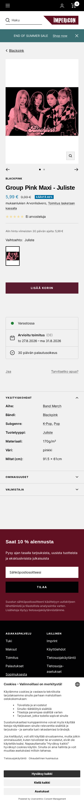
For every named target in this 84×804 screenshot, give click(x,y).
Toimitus (12, 658)
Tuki (9, 641)
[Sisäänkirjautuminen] (62, 6)
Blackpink (16, 50)
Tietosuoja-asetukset (55, 668)
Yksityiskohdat (19, 397)
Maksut (11, 649)
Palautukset (15, 666)
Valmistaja (15, 489)
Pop (57, 424)
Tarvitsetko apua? (64, 371)
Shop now (60, 36)
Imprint (52, 641)
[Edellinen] (8, 169)
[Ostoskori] (73, 5)
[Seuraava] (76, 169)
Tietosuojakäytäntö (61, 658)
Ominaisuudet (17, 477)
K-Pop (47, 424)
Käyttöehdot (56, 649)
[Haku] (38, 20)
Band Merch (52, 406)
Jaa (8, 371)
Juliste (48, 432)
